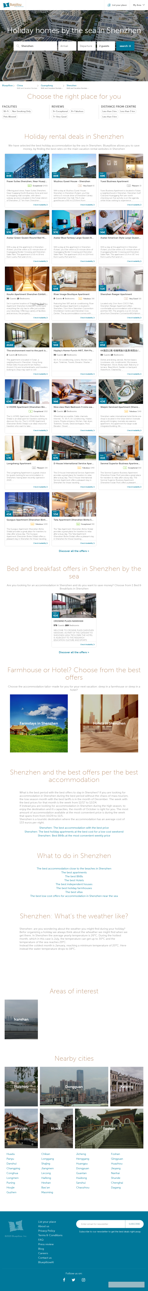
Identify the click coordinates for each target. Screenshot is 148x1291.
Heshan (46, 1182)
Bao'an (45, 1187)
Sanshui (81, 1182)
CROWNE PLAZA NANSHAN (68, 621)
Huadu (11, 1154)
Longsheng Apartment (19, 463)
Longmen (12, 1178)
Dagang (116, 1187)
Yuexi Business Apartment (114, 181)
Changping (13, 1168)
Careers (43, 1253)
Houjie (11, 1187)
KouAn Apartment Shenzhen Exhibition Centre (32, 294)
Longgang (47, 1158)
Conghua (12, 1173)
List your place (47, 1221)
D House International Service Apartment (76, 463)
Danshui (11, 1163)
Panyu (10, 1158)
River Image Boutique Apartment (71, 294)
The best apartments (74, 872)
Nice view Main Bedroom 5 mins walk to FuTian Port (82, 407)
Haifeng (46, 1178)
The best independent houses (74, 884)
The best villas (74, 892)
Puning (11, 1182)
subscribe (134, 1224)
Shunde (115, 1178)
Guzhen (11, 1192)
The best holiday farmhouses (74, 888)
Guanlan (81, 1173)
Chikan (45, 1154)
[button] (64, 1280)
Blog (41, 1248)
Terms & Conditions (50, 1235)
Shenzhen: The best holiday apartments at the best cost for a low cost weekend (74, 831)
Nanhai (115, 1173)
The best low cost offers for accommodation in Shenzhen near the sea (74, 896)
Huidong (81, 1178)
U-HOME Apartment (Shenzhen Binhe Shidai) (31, 407)
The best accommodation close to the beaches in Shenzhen (74, 868)
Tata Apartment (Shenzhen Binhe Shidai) (76, 519)
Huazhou (116, 1163)
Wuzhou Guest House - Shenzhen (72, 181)
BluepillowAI (46, 1262)
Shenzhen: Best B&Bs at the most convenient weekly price (74, 835)
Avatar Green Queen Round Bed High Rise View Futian (36, 237)
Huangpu (82, 1163)
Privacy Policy (46, 1230)
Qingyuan (117, 1158)
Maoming (47, 1192)
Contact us (45, 1257)
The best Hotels (74, 880)
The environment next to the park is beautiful (31, 350)
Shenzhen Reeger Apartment (116, 294)
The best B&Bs (74, 876)
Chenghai (117, 1182)
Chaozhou (82, 1187)
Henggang (82, 1158)
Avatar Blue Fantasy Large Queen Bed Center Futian (82, 237)
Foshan (115, 1154)
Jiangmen (47, 1168)
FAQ (41, 1239)
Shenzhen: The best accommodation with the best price (74, 827)
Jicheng (81, 1154)
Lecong (46, 1173)
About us (43, 1226)
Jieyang (116, 1168)
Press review (46, 1244)
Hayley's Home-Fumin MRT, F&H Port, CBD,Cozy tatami (83, 350)
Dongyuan (82, 1168)
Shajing (45, 1163)
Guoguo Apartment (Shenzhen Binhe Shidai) (31, 519)
